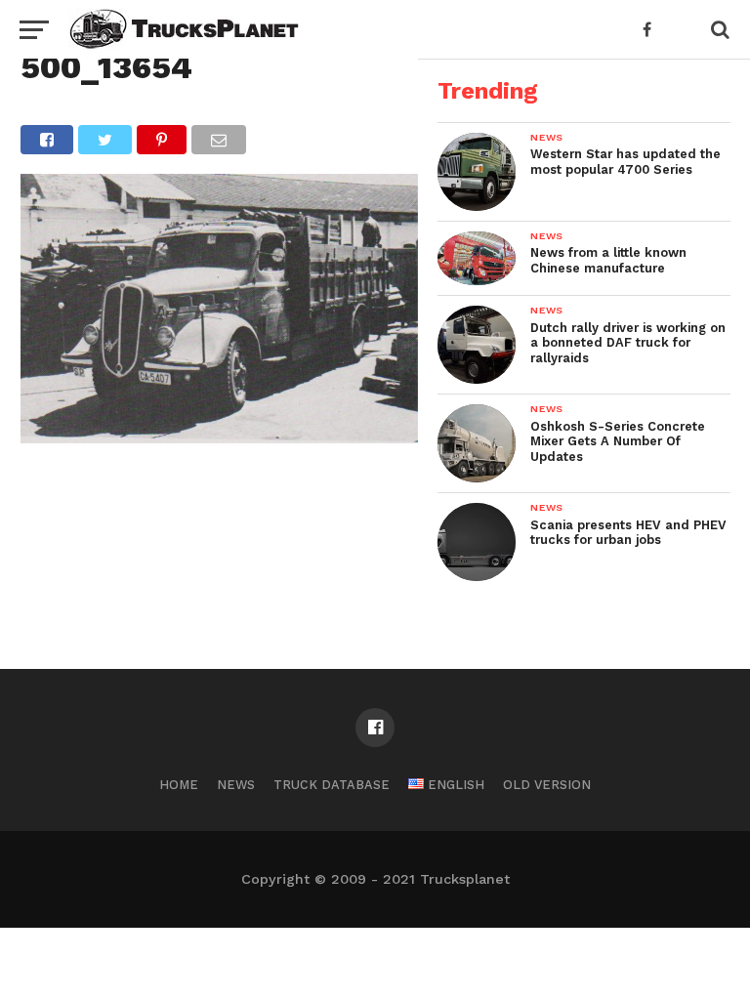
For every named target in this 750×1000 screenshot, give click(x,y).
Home (178, 784)
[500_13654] (219, 437)
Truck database (331, 784)
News (236, 784)
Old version (547, 784)
